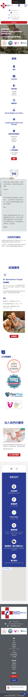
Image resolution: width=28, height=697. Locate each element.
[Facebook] (11, 468)
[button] (17, 5)
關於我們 (14, 660)
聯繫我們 (14, 673)
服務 (14, 638)
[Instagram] (16, 468)
